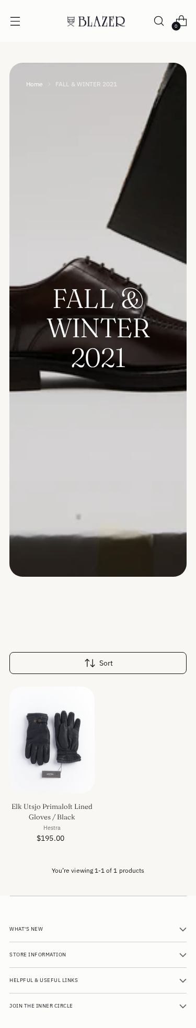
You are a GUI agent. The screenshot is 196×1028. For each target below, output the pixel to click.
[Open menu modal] (15, 21)
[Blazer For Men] (98, 21)
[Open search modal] (158, 21)
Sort (106, 663)
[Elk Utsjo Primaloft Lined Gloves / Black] (52, 740)
